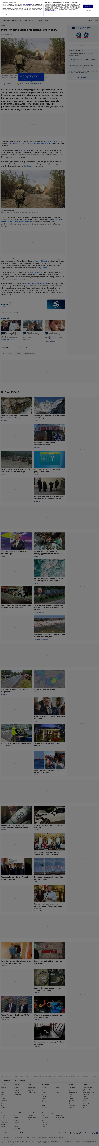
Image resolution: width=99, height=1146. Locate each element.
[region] (49, 8)
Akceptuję (87, 6)
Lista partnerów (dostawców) (50, 10)
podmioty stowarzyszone (27, 4)
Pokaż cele (88, 10)
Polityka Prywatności (7, 14)
